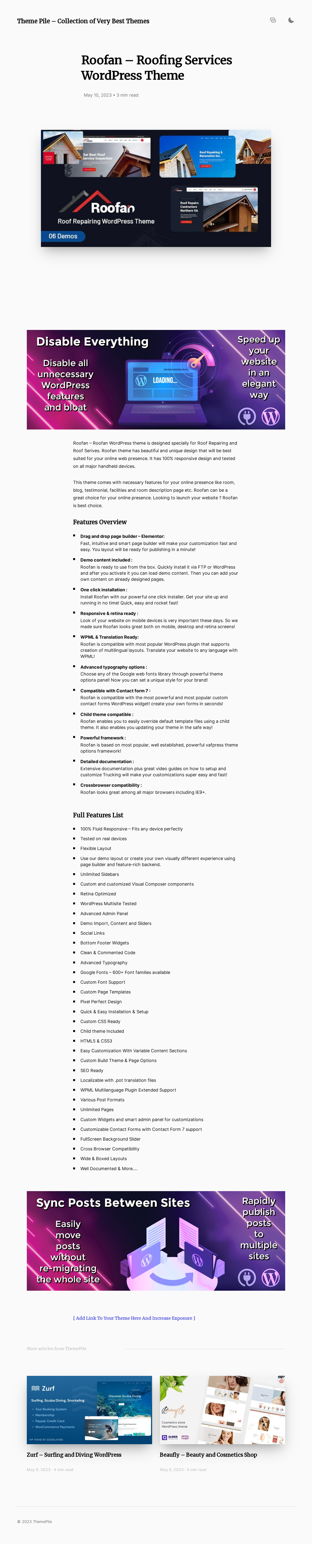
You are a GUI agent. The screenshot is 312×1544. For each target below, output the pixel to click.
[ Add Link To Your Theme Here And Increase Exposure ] (134, 1318)
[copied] (273, 20)
